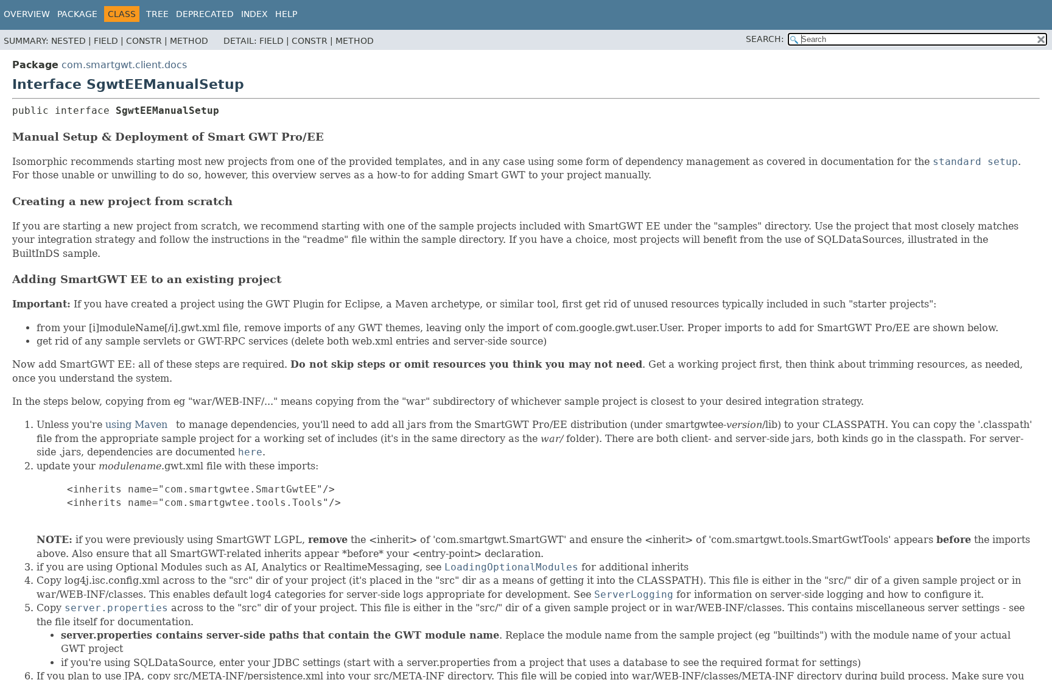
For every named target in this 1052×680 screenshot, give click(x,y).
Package (77, 14)
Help (286, 14)
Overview (27, 14)
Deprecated (205, 14)
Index (254, 14)
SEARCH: (765, 39)
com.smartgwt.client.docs (124, 65)
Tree (157, 14)
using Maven (136, 424)
